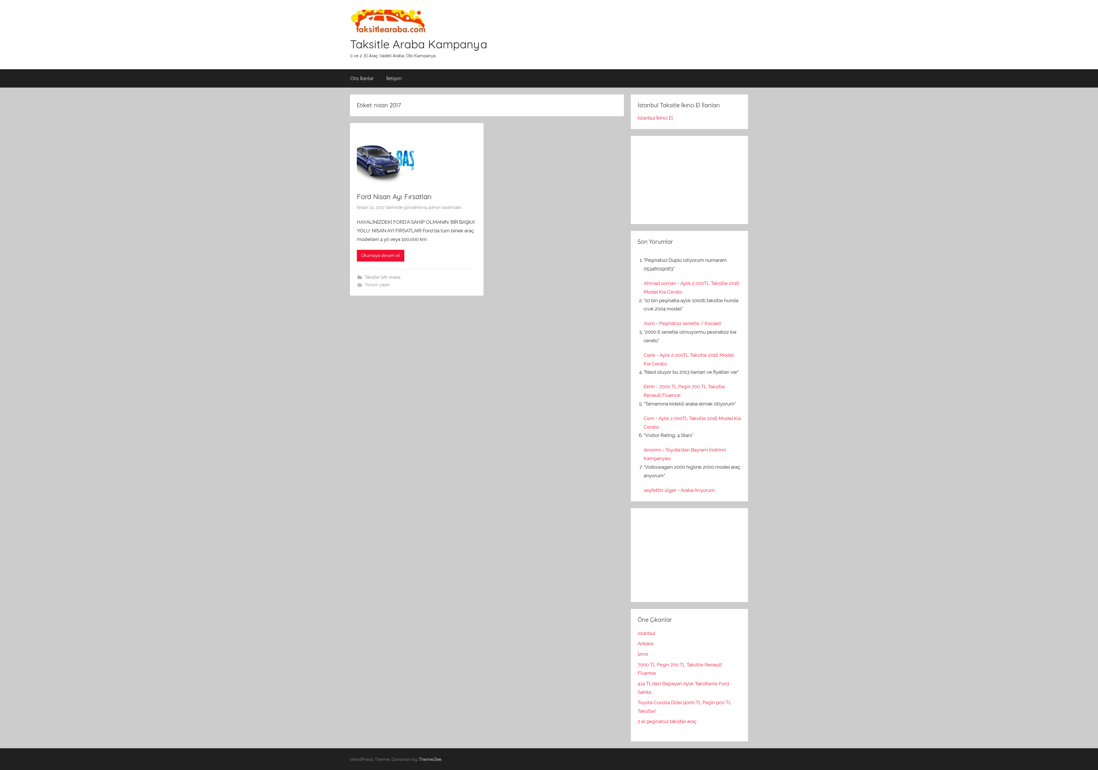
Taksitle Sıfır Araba (382, 277)
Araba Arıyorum (698, 490)
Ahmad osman (660, 283)
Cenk (649, 355)
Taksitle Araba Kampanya (418, 44)
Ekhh (649, 386)
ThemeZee (430, 759)
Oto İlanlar (362, 78)
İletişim (394, 78)
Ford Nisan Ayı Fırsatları (394, 196)
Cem (649, 418)
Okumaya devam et (380, 255)
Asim (649, 323)
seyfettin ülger (660, 490)
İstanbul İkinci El (655, 118)
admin (434, 207)
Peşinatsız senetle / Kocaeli (690, 323)
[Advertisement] (680, 178)
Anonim (652, 450)
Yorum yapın (377, 284)
